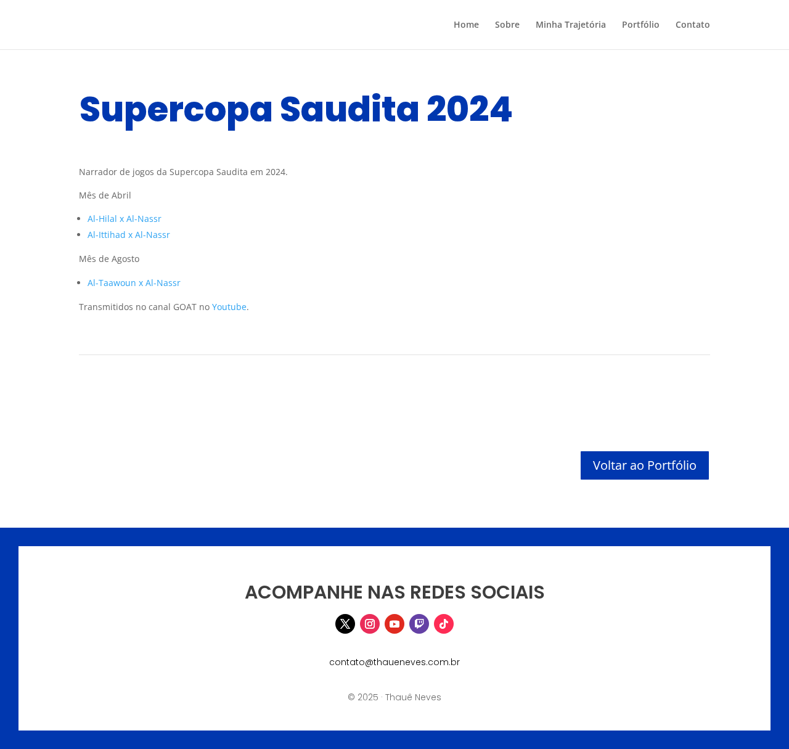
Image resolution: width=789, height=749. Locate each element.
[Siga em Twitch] (419, 624)
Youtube (229, 307)
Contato (693, 25)
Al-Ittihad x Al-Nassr (129, 234)
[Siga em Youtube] (394, 624)
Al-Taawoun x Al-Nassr (134, 283)
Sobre (507, 25)
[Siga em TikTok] (444, 624)
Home (466, 25)
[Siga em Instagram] (370, 624)
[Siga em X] (345, 624)
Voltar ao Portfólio (645, 465)
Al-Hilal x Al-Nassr (124, 218)
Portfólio (641, 25)
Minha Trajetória (571, 25)
